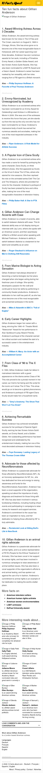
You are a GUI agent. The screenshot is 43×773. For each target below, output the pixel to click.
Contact (30, 769)
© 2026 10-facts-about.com (12, 764)
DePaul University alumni (18, 608)
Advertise (37, 769)
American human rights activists (21, 598)
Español (5, 747)
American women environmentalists (23, 601)
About (11, 769)
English (4, 749)
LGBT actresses (14, 604)
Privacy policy (20, 769)
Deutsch (5, 742)
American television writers (19, 595)
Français (5, 744)
